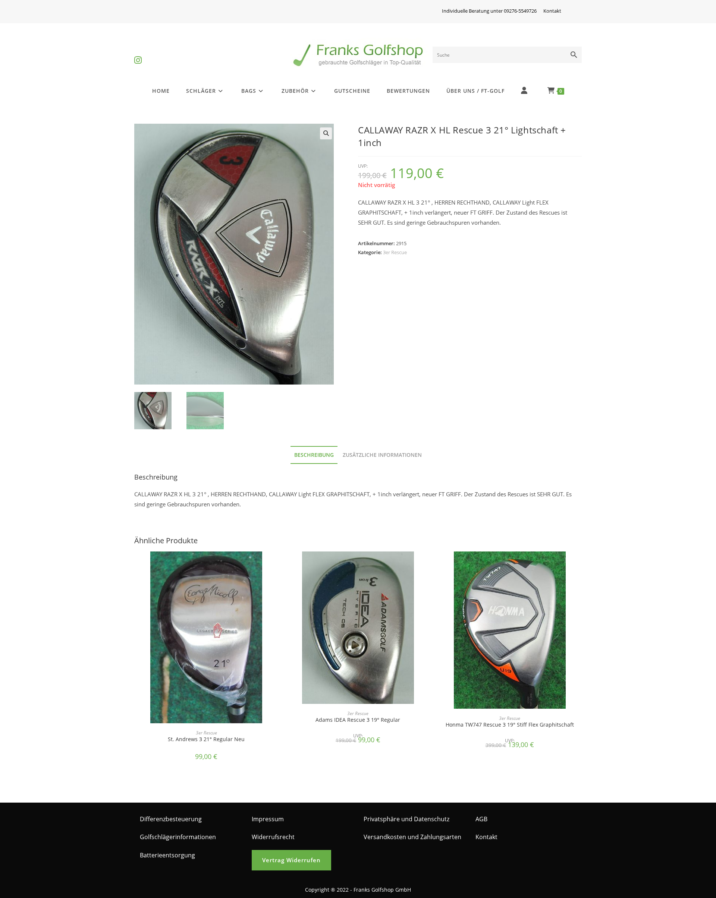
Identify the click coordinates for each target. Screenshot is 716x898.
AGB (481, 819)
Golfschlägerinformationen (178, 837)
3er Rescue (395, 252)
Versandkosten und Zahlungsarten (412, 837)
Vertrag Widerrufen (291, 860)
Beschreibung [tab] (314, 455)
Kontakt (552, 10)
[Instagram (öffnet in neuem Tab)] (138, 53)
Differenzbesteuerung (171, 819)
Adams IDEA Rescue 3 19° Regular (357, 719)
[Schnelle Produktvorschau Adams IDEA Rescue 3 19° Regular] (427, 564)
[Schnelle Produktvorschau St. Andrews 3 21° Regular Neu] (275, 564)
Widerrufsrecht (273, 837)
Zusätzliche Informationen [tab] (382, 455)
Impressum (268, 819)
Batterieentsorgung (167, 855)
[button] (326, 133)
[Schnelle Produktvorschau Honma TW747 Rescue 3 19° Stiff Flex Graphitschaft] (579, 564)
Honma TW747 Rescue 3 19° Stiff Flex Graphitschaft (510, 724)
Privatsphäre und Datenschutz (406, 819)
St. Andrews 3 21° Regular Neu (206, 739)
